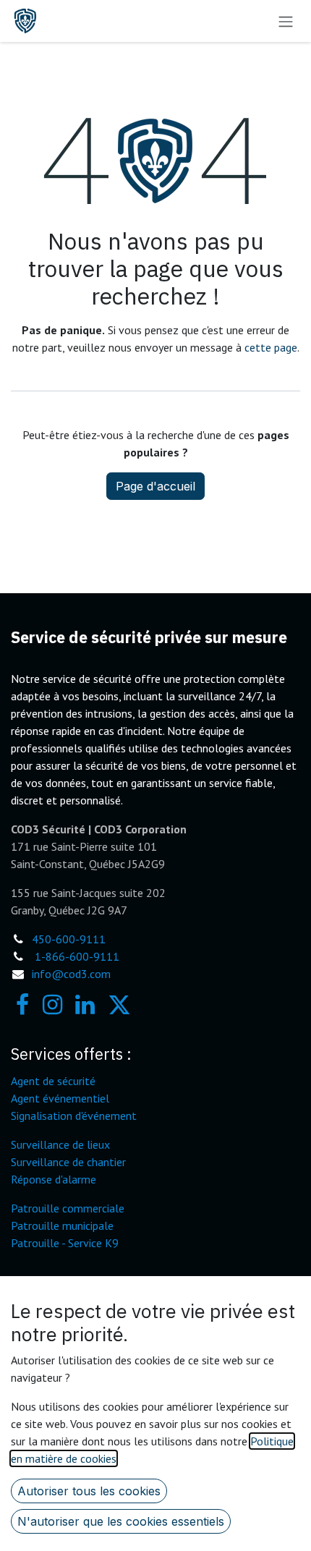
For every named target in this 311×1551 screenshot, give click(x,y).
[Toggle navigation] (285, 21)
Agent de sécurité (53, 1081)
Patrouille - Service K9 (65, 1243)
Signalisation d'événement (74, 1115)
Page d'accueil (155, 486)
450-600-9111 (69, 939)
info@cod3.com (71, 973)
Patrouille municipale (62, 1225)
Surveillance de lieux (60, 1144)
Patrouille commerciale (67, 1208)
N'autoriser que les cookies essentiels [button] (120, 1521)
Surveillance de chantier (68, 1162)
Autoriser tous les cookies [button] (89, 1491)
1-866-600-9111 (77, 956)
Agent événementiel (60, 1098)
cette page (270, 347)
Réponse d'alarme (53, 1179)
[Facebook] (22, 1004)
